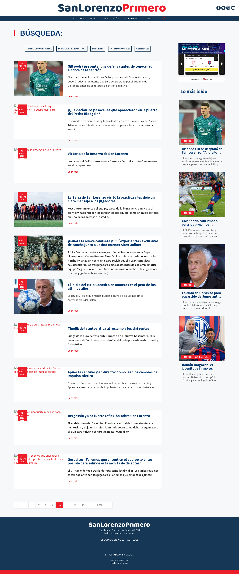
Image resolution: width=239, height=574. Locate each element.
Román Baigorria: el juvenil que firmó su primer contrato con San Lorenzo (201, 366)
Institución (111, 18)
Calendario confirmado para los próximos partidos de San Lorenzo (201, 222)
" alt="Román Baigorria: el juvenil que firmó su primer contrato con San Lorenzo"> (201, 358)
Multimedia (131, 18)
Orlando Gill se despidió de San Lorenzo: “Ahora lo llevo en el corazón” (202, 150)
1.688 (99, 505)
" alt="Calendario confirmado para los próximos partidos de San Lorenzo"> (201, 214)
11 (67, 505)
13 (83, 505)
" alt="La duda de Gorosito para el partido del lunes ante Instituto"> (199, 286)
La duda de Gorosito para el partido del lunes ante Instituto (201, 294)
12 (75, 505)
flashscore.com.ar (119, 562)
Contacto (150, 18)
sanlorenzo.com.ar (119, 559)
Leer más (73, 96)
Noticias (78, 18)
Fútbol (94, 18)
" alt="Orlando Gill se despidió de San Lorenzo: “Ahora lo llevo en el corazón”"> (201, 142)
